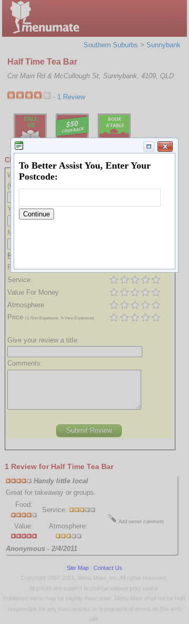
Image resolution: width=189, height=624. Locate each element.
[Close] (165, 146)
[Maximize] (149, 146)
